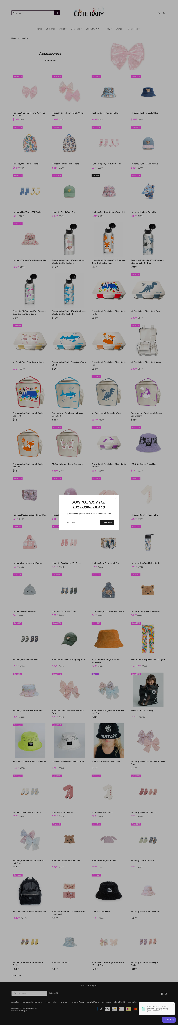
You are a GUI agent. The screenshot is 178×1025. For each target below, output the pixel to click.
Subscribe (107, 522)
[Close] (116, 498)
